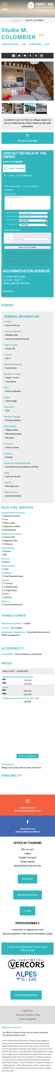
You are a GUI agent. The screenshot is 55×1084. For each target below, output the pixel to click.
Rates (30, 55)
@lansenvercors (27, 808)
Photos (13, 55)
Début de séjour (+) (12, 220)
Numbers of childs (12, 216)
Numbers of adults (12, 212)
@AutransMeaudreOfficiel (27, 832)
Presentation (19, 55)
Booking (24, 55)
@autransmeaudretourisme (28, 811)
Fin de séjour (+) (13, 224)
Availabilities (41, 55)
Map (36, 55)
